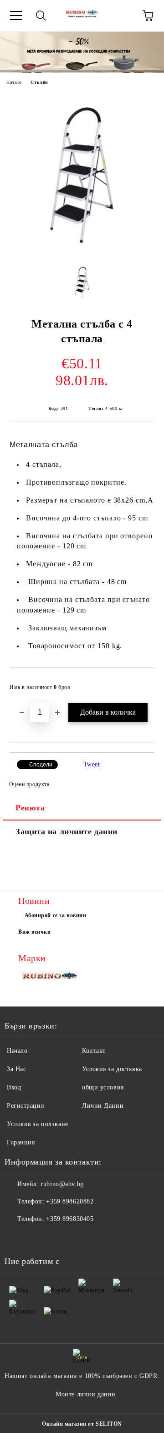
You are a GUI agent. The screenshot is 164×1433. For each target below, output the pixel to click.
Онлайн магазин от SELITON (82, 1424)
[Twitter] (36, 1237)
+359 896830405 (69, 1218)
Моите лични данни (86, 1394)
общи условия (103, 1087)
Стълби (39, 82)
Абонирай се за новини (56, 915)
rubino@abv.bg (62, 1184)
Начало (13, 82)
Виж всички (34, 932)
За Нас (16, 1069)
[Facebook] (16, 1237)
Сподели (40, 764)
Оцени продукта (29, 784)
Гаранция (21, 1142)
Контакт (94, 1050)
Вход (14, 1087)
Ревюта (30, 807)
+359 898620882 (69, 1201)
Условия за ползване (37, 1124)
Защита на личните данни (66, 831)
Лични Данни (102, 1105)
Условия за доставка (112, 1069)
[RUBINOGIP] (50, 978)
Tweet (91, 764)
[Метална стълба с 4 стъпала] (82, 249)
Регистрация (25, 1105)
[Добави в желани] (141, 683)
